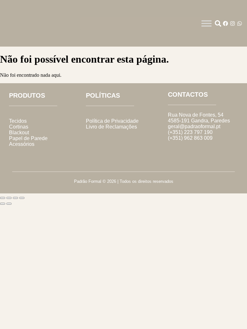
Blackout (19, 132)
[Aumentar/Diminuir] (2, 198)
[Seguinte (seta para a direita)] (9, 204)
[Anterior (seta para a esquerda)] (2, 204)
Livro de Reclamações (111, 126)
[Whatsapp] (239, 23)
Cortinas (18, 126)
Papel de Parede (28, 138)
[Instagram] (232, 23)
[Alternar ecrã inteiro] (9, 198)
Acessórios (21, 144)
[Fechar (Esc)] (21, 198)
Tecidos (18, 121)
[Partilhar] (15, 198)
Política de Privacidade (112, 121)
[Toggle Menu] (206, 23)
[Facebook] (225, 23)
